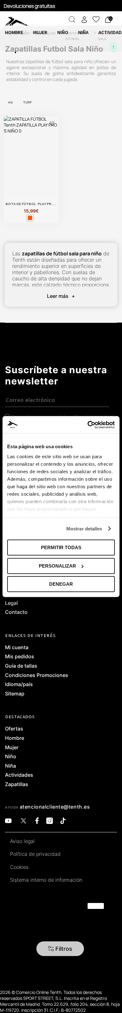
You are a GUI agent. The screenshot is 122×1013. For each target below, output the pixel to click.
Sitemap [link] (14, 694)
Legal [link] (11, 603)
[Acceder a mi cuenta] (84, 19)
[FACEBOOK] (37, 821)
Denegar (61, 584)
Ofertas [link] (14, 729)
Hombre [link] (14, 738)
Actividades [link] (19, 775)
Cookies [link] (19, 867)
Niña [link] (10, 766)
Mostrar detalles (84, 528)
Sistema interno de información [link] (46, 880)
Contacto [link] (16, 612)
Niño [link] (10, 757)
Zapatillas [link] (16, 784)
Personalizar (57, 566)
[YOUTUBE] (8, 821)
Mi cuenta (16, 647)
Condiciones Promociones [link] (36, 675)
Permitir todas (61, 547)
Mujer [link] (11, 747)
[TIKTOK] (63, 821)
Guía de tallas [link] (21, 666)
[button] (60, 948)
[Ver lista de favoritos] (96, 19)
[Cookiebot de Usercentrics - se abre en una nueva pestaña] (88, 425)
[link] (6, 19)
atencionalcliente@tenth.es (55, 807)
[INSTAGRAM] (49, 821)
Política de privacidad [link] (35, 854)
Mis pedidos (19, 656)
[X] (23, 821)
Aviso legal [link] (22, 841)
